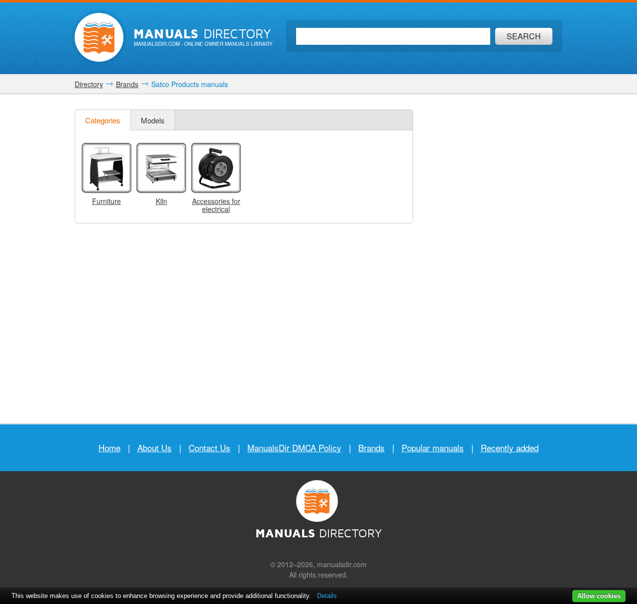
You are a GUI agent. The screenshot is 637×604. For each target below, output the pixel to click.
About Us (154, 447)
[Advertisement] (490, 258)
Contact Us (209, 447)
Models (153, 120)
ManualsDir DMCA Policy (294, 447)
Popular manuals (433, 447)
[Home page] (99, 37)
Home (109, 447)
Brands (371, 447)
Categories (102, 120)
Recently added (509, 447)
